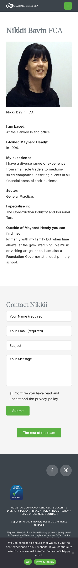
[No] (73, 553)
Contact (52, 513)
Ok (28, 561)
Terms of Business (32, 513)
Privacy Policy (40, 510)
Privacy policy (45, 561)
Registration (60, 510)
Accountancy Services (35, 507)
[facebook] (52, 470)
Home (14, 507)
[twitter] (66, 470)
